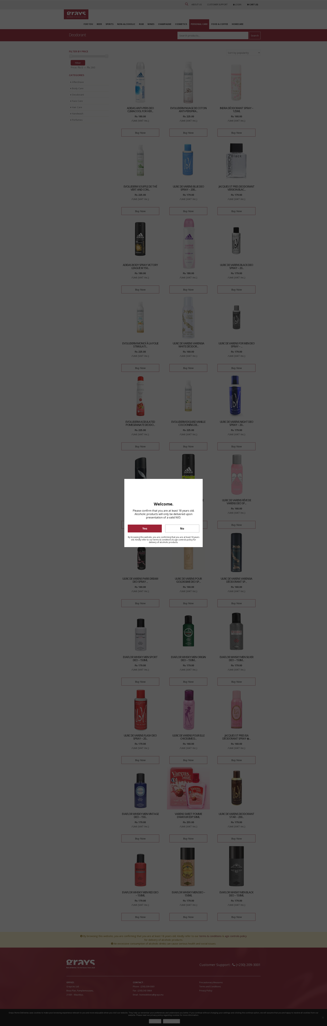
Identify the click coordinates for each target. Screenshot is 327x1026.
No (182, 528)
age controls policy (183, 539)
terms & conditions (162, 539)
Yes (144, 528)
